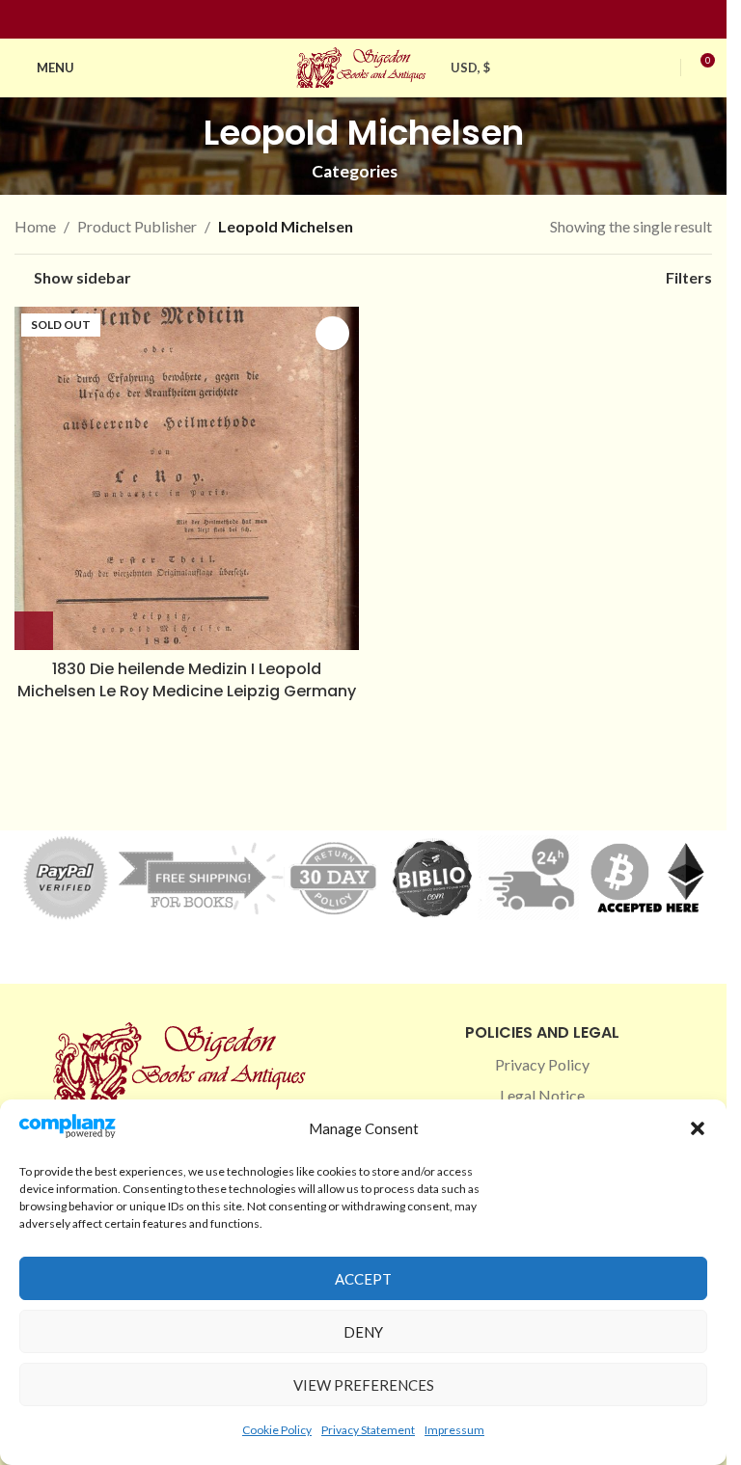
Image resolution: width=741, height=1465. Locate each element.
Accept (363, 1279)
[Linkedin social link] (398, 20)
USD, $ (471, 67)
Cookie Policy (277, 1430)
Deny (363, 1332)
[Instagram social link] (352, 20)
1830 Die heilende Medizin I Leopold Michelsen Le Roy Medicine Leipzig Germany (186, 679)
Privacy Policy (542, 1064)
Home (35, 226)
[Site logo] (363, 65)
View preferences (363, 1385)
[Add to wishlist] (332, 333)
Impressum (454, 1430)
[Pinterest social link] (375, 20)
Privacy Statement (368, 1430)
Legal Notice (542, 1095)
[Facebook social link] (329, 20)
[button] (697, 1128)
